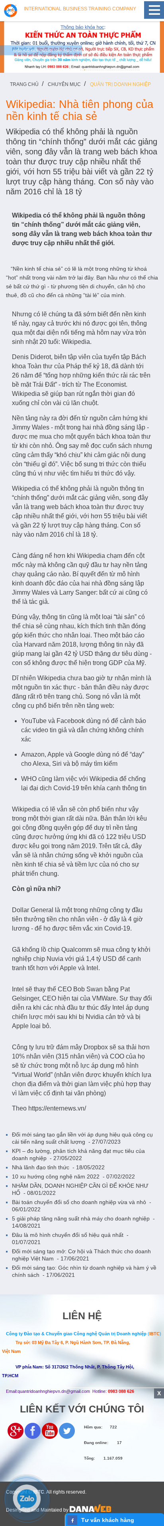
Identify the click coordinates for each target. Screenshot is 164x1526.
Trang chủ (24, 84)
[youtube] (50, 1430)
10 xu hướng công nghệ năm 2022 (73, 1176)
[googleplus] (15, 1430)
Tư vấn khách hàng (107, 1520)
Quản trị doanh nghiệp (120, 84)
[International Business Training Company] (10, 10)
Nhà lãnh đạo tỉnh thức (58, 1167)
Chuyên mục (64, 84)
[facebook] (33, 1430)
